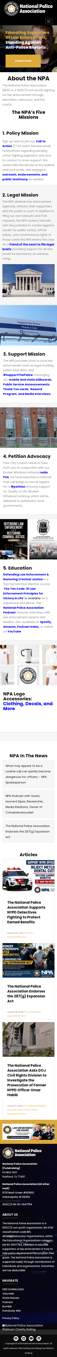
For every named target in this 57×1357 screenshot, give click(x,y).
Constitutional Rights (35, 1105)
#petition (18, 487)
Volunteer (8, 1293)
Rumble (7, 1306)
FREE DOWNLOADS (13, 1289)
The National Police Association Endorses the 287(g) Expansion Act (28, 831)
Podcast (7, 1302)
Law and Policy (32, 1011)
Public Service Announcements (26, 384)
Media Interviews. (38, 394)
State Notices (10, 1298)
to (39, 244)
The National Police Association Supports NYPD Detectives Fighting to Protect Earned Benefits (26, 912)
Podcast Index (28, 627)
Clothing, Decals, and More (28, 706)
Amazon (9, 627)
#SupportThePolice (18, 375)
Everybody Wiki (11, 1310)
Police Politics (30, 1109)
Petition (29, 932)
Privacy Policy (10, 1318)
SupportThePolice (16, 936)
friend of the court (23, 244)
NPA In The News (29, 756)
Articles (28, 855)
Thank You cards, (16, 389)
